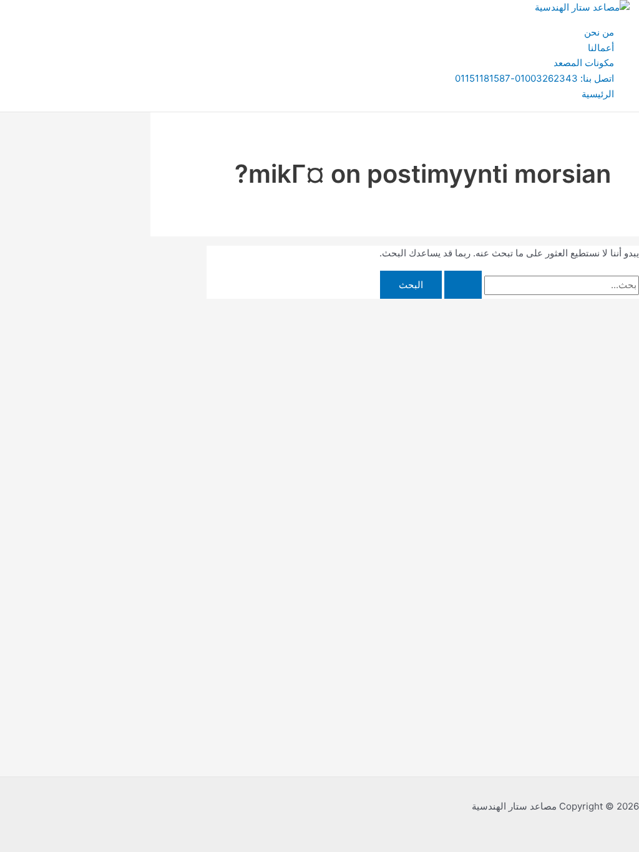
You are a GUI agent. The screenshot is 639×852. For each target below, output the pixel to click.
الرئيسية (598, 94)
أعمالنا (601, 48)
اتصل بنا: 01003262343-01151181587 (534, 78)
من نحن (599, 32)
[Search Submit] (463, 285)
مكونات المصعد (584, 63)
